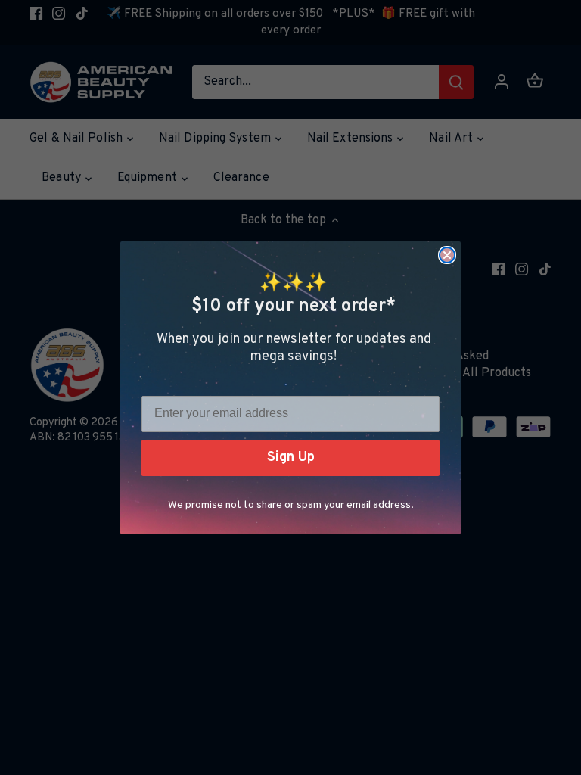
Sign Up (291, 457)
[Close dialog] (447, 255)
